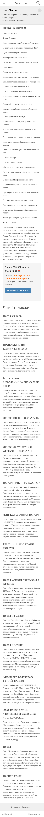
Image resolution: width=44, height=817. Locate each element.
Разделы (26, 807)
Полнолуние (33, 814)
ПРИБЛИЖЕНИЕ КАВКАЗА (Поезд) (15, 347)
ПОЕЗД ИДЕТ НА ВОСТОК (21, 483)
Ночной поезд (12, 776)
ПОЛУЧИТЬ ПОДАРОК (18, 290)
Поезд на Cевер (13, 615)
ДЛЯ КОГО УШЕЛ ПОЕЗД (21, 515)
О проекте (15, 807)
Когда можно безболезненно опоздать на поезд (21, 382)
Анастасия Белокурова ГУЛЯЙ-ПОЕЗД (18, 678)
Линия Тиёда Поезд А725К (21, 418)
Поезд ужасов (12, 316)
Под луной (8, 814)
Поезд (7, 746)
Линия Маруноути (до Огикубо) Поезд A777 (18, 449)
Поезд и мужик (13, 645)
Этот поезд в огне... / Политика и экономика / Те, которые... (19, 713)
